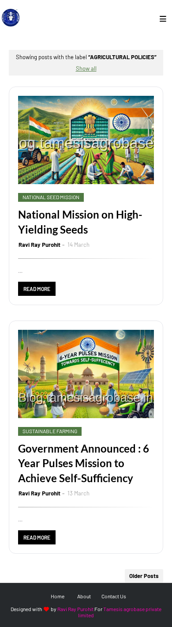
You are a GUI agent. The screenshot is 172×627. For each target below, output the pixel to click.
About (84, 596)
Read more (36, 289)
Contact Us (113, 596)
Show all (86, 68)
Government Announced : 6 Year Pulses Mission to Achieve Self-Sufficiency (83, 463)
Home (57, 596)
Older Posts (144, 575)
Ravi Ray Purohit (39, 244)
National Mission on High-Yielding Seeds (80, 222)
